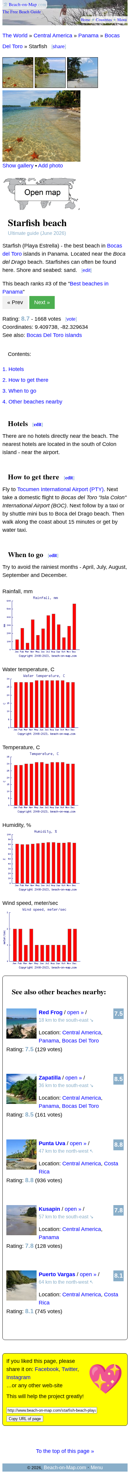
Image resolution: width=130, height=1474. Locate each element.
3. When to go (19, 391)
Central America (53, 36)
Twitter (69, 1369)
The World (15, 36)
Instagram (18, 1377)
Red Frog (51, 1012)
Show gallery (18, 166)
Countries (104, 19)
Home (85, 19)
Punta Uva (52, 1143)
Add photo (50, 166)
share (59, 46)
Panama (88, 36)
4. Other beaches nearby (32, 402)
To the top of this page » (65, 1451)
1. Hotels (13, 369)
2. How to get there (25, 380)
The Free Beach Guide (21, 11)
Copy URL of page (25, 1418)
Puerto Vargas (57, 1274)
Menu (122, 19)
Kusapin (49, 1209)
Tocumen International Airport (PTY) (60, 489)
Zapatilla (50, 1078)
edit (86, 270)
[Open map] (41, 208)
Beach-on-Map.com (65, 1467)
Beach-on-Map (23, 4)
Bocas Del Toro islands (54, 335)
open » (75, 1012)
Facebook (47, 1369)
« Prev (15, 302)
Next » (42, 302)
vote (71, 319)
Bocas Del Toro (80, 1041)
